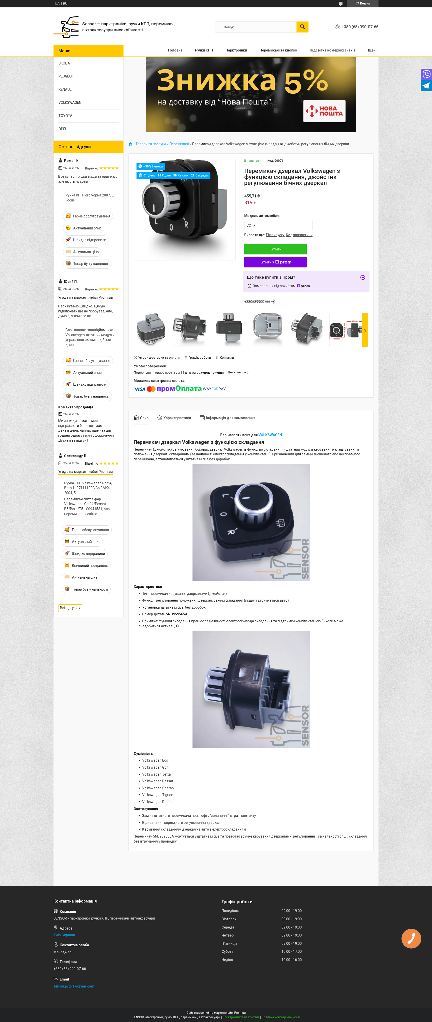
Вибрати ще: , (278, 235)
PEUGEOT (66, 76)
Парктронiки (236, 50)
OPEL (62, 129)
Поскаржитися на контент (240, 1017)
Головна (175, 50)
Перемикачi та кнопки (278, 50)
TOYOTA (65, 116)
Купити (276, 249)
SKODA (64, 63)
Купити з (267, 262)
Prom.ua (240, 1013)
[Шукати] (302, 26)
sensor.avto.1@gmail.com (74, 986)
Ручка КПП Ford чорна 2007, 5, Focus (90, 197)
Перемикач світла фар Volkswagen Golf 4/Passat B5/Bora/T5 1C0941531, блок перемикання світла (88, 506)
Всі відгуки (69, 608)
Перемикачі (179, 144)
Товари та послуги (151, 144)
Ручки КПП (204, 50)
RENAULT (65, 89)
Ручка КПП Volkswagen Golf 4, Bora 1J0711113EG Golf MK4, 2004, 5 (88, 488)
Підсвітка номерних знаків (333, 50)
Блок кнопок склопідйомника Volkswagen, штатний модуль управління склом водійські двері (90, 337)
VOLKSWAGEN (270, 435)
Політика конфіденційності (281, 1017)
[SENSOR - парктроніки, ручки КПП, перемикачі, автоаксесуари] (66, 26)
